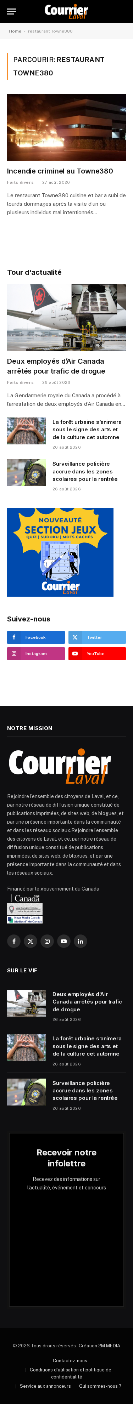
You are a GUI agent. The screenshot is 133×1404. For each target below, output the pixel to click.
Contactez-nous (70, 1360)
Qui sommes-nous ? (100, 1386)
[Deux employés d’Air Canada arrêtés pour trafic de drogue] (66, 317)
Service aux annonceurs (45, 1386)
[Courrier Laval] (66, 11)
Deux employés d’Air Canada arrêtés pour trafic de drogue (87, 1002)
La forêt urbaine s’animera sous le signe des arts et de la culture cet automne (87, 429)
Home (15, 31)
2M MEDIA (109, 1345)
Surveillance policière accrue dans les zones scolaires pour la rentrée (85, 471)
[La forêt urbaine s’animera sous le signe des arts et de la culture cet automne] (26, 430)
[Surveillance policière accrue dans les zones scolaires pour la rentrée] (26, 472)
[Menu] (11, 11)
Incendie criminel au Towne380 (60, 171)
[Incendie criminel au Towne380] (66, 127)
